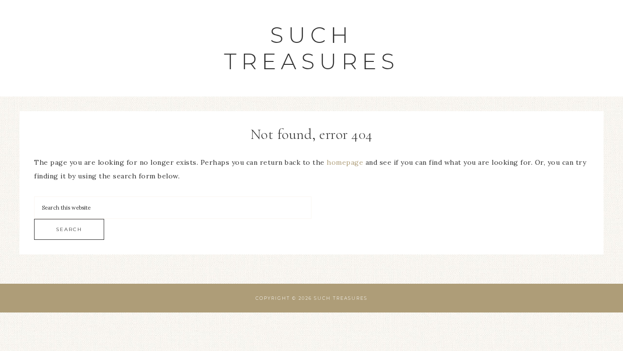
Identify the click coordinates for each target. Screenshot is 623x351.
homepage (345, 162)
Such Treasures (311, 48)
